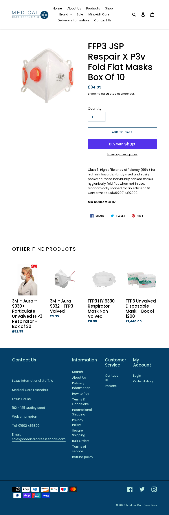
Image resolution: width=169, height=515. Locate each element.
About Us (79, 377)
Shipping (94, 94)
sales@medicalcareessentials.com (39, 439)
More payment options (122, 154)
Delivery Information (81, 385)
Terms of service (79, 448)
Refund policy (82, 457)
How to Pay (80, 393)
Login (137, 375)
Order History (143, 381)
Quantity (94, 108)
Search (77, 372)
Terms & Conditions (80, 401)
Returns (111, 386)
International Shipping (82, 412)
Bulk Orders (80, 441)
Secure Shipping (78, 432)
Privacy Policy (77, 422)
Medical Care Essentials (141, 505)
